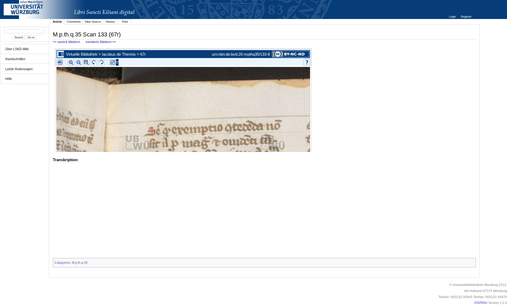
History (110, 21)
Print (125, 21)
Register (466, 16)
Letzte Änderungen (19, 69)
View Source (93, 21)
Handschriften (15, 59)
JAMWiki (480, 303)
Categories (62, 263)
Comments (74, 21)
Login (453, 16)
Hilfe (8, 79)
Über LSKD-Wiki (17, 49)
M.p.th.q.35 (80, 263)
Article (57, 21)
